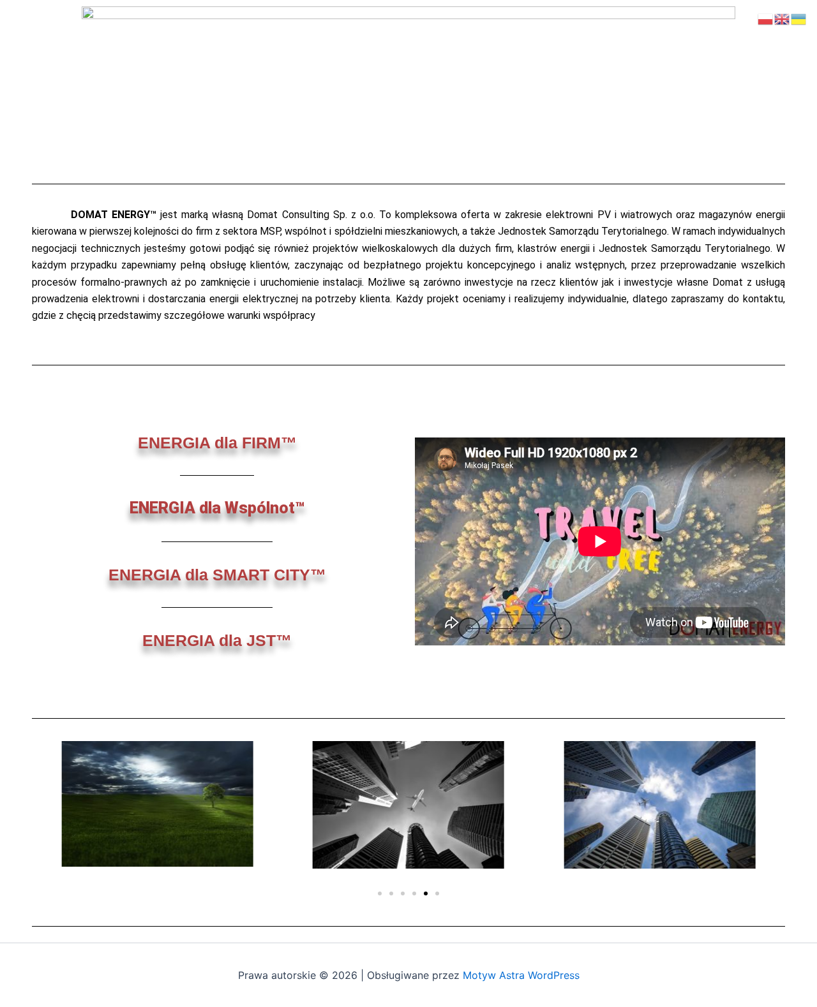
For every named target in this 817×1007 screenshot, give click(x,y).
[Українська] (799, 17)
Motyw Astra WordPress (521, 975)
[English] (782, 17)
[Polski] (766, 17)
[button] (380, 893)
